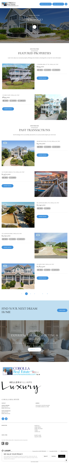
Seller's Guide (37, 436)
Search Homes (62, 310)
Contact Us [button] (37, 431)
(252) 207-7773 (5, 412)
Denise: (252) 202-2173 (46, 4)
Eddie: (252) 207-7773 (58, 4)
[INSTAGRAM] (3, 418)
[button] (34, 350)
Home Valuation (38, 428)
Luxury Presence (42, 451)
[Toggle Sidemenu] (66, 4)
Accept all (62, 456)
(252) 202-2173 (5, 406)
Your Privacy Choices (34, 461)
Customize (54, 456)
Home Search (37, 427)
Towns (36, 430)
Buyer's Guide (37, 435)
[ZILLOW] (6, 418)
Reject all (45, 456)
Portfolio (36, 425)
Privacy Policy (64, 451)
